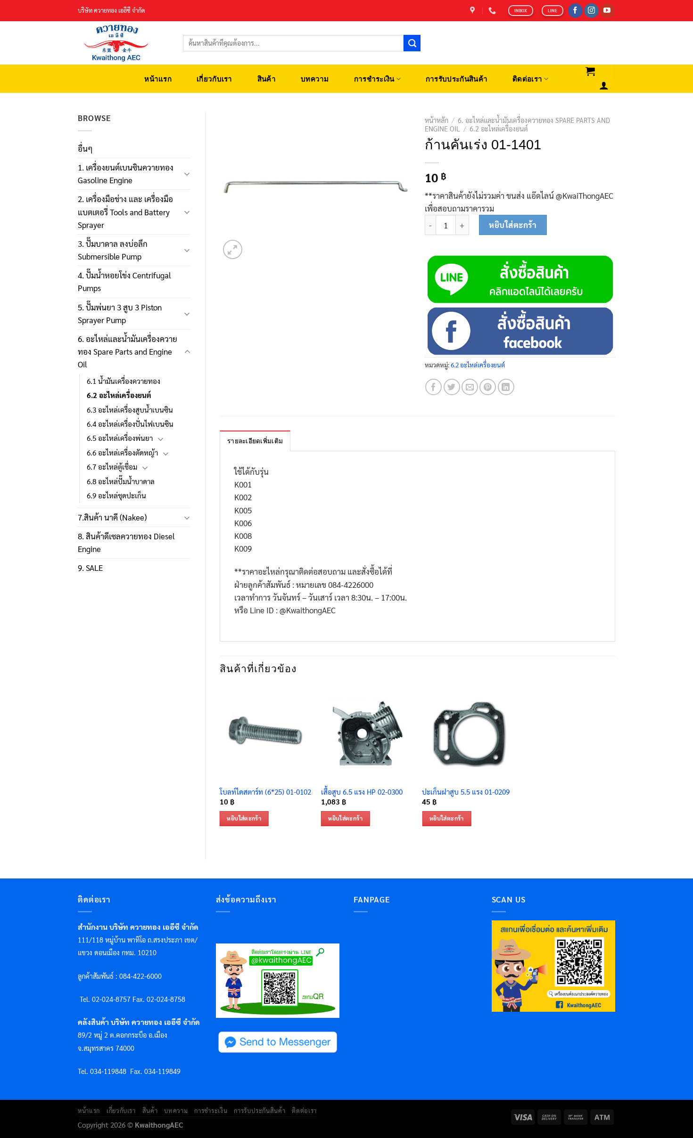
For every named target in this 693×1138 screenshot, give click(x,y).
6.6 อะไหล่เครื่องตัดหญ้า (122, 452)
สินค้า (266, 79)
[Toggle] (187, 174)
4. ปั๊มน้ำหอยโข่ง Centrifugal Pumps (124, 281)
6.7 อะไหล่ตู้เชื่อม (112, 466)
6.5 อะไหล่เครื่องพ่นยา (120, 438)
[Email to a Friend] (470, 387)
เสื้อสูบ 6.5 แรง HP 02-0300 (362, 792)
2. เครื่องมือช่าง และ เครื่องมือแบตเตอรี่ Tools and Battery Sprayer (125, 211)
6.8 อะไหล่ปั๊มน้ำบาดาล (121, 481)
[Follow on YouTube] (607, 10)
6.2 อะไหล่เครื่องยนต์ (119, 395)
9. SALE (90, 567)
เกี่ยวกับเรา (214, 79)
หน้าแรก (158, 79)
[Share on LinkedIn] (506, 387)
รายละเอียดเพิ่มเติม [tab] (255, 441)
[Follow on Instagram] (591, 10)
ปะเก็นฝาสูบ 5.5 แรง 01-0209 (466, 792)
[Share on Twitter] (452, 387)
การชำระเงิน (374, 79)
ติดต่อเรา (527, 79)
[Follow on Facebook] (575, 10)
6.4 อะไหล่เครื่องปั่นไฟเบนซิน (130, 424)
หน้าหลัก (436, 120)
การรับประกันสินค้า (456, 79)
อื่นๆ (85, 148)
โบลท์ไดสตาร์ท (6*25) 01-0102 (265, 792)
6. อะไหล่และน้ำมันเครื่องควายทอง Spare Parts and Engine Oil (127, 351)
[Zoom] (232, 249)
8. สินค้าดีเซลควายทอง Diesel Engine (126, 542)
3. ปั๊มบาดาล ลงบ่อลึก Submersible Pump (113, 249)
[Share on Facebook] (433, 387)
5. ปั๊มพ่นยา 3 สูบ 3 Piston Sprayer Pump (120, 313)
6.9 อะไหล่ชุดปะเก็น (116, 495)
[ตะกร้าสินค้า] (590, 71)
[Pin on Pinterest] (487, 387)
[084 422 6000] (493, 10)
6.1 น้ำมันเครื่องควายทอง (123, 381)
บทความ (315, 79)
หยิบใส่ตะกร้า (512, 224)
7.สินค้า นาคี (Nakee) (112, 517)
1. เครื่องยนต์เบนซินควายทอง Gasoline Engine (125, 173)
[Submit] (412, 43)
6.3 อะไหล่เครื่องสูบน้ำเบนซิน (130, 410)
